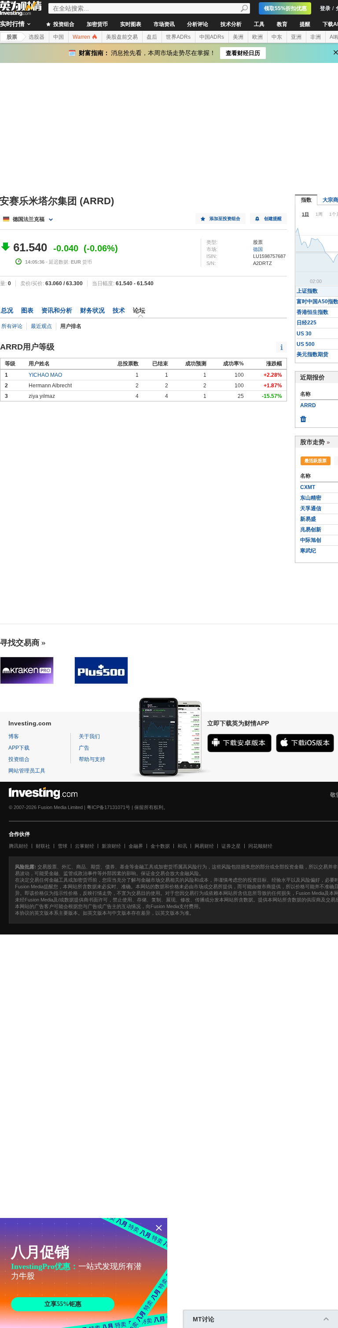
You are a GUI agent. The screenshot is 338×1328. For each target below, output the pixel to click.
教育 (282, 24)
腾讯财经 (18, 846)
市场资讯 (164, 24)
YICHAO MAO (45, 375)
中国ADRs (211, 37)
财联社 (43, 846)
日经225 (306, 323)
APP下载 (18, 748)
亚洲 (296, 37)
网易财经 (204, 846)
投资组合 (63, 24)
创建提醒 (273, 218)
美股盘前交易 (122, 37)
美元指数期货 (312, 354)
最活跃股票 (316, 460)
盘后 (152, 37)
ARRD (308, 405)
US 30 (304, 334)
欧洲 (257, 37)
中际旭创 (310, 540)
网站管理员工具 (26, 771)
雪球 (62, 846)
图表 (27, 310)
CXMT (307, 487)
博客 (13, 736)
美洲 (238, 37)
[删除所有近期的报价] (303, 417)
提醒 (305, 24)
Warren (82, 37)
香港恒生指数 (312, 312)
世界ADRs (178, 37)
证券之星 (231, 846)
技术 (119, 310)
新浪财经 (111, 846)
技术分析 (231, 24)
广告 (84, 748)
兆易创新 (310, 529)
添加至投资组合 (224, 218)
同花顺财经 (260, 846)
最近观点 (41, 326)
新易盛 (308, 519)
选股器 (36, 37)
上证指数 (307, 291)
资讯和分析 (56, 310)
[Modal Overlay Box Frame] (83, 1273)
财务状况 (92, 310)
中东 (277, 37)
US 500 (306, 344)
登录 (325, 8)
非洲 (315, 37)
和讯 (182, 846)
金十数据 (160, 846)
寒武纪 (308, 551)
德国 (258, 249)
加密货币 (97, 24)
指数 (306, 200)
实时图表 (130, 24)
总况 (7, 310)
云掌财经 (84, 846)
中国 (58, 37)
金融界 (136, 846)
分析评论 (197, 24)
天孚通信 (310, 508)
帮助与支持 (92, 759)
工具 (259, 24)
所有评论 (11, 326)
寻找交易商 (20, 642)
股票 (12, 37)
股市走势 (312, 441)
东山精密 (310, 498)
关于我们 (89, 736)
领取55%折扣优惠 (285, 8)
